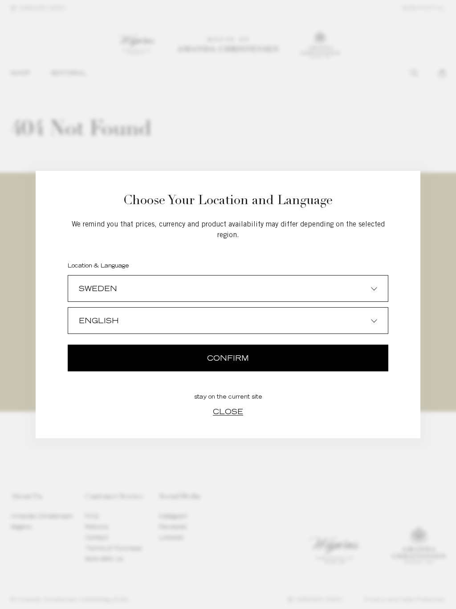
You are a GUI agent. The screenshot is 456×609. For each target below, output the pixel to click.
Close (228, 411)
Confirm (228, 358)
